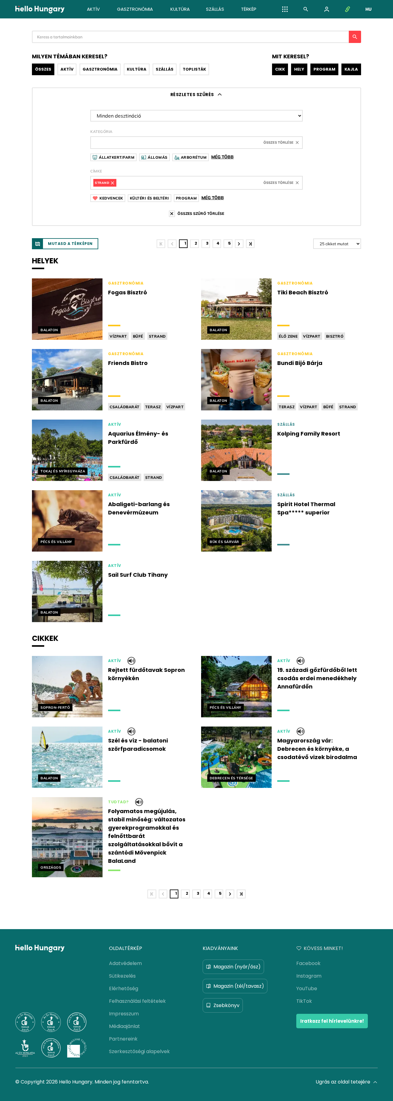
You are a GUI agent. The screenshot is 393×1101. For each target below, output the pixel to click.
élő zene (288, 336)
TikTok (304, 1001)
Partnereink (123, 1038)
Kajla (351, 69)
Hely (299, 69)
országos (51, 867)
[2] (239, 243)
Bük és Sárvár (224, 542)
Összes (43, 69)
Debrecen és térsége (231, 778)
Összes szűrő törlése (200, 213)
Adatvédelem (125, 963)
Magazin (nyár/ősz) (237, 966)
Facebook (308, 963)
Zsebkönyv (226, 1005)
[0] (172, 243)
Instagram (308, 975)
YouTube (306, 988)
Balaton (49, 330)
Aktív (66, 69)
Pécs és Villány (56, 542)
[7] (250, 243)
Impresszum (124, 1013)
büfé (138, 336)
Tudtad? (118, 802)
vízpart (118, 336)
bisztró (335, 336)
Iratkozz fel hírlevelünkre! (332, 1021)
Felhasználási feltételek (137, 1001)
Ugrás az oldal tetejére (343, 1081)
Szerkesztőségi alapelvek (139, 1051)
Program (324, 69)
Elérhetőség (123, 988)
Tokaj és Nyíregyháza (63, 471)
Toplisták (194, 69)
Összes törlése (278, 142)
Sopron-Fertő (55, 707)
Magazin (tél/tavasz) (238, 986)
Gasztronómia (100, 69)
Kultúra (136, 69)
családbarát (125, 407)
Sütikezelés (122, 975)
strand (157, 336)
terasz (153, 407)
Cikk (280, 69)
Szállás (164, 69)
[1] (161, 243)
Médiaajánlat (124, 1026)
